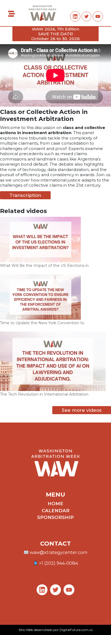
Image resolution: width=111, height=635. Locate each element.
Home (55, 503)
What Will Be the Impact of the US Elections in (44, 265)
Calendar (56, 510)
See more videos (82, 410)
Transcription (25, 195)
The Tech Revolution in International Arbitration (44, 394)
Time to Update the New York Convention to (42, 322)
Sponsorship (55, 517)
